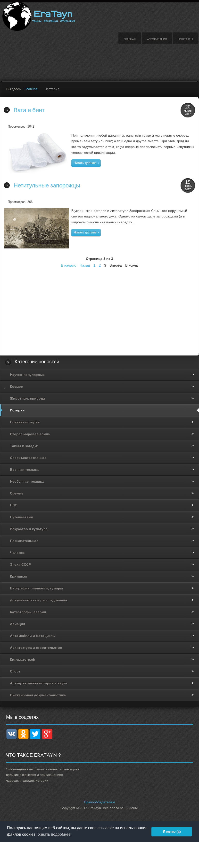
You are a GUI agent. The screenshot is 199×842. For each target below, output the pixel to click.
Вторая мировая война (30, 434)
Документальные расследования (38, 600)
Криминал (18, 576)
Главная (130, 39)
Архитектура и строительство (36, 647)
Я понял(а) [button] (172, 832)
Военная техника (24, 469)
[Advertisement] (63, 57)
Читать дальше (85, 163)
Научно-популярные (27, 375)
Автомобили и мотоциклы (33, 636)
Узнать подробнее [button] (54, 834)
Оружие (16, 493)
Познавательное (24, 541)
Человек (17, 553)
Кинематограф (22, 659)
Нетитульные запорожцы (47, 185)
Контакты (185, 39)
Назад (85, 265)
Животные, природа (27, 398)
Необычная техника (27, 481)
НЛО (13, 505)
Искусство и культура (29, 529)
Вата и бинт (29, 110)
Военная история (25, 422)
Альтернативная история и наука (38, 683)
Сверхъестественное (28, 458)
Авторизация (157, 39)
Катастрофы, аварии (28, 612)
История (17, 410)
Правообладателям (99, 802)
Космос (16, 386)
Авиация (17, 624)
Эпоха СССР (20, 564)
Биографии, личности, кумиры (36, 588)
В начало (68, 265)
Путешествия (21, 517)
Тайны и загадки (24, 446)
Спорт (15, 671)
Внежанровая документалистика (38, 695)
